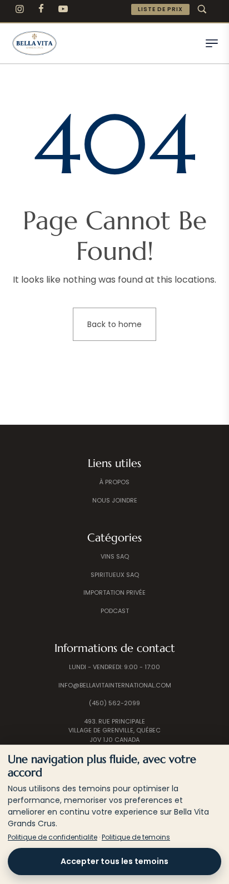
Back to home (114, 324)
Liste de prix (160, 9)
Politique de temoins (136, 837)
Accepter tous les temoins (114, 861)
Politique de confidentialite (52, 837)
